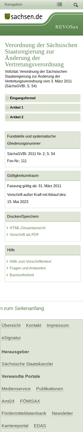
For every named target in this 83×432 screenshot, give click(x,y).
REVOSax (66, 27)
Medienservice (16, 388)
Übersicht (11, 325)
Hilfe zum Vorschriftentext (30, 261)
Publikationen (49, 388)
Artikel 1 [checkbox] (16, 107)
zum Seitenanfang (24, 308)
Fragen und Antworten (28, 268)
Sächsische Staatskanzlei (27, 363)
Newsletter (62, 413)
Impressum (58, 325)
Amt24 (8, 401)
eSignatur (11, 337)
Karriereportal (15, 425)
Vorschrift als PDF (24, 235)
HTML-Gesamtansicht (27, 228)
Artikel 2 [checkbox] (16, 117)
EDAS (40, 425)
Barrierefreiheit (22, 275)
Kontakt (33, 325)
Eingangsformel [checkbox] (23, 98)
